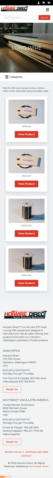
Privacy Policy (13, 452)
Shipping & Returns (36, 452)
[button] (26, 134)
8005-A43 (26, 225)
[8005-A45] (26, 260)
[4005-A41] (26, 111)
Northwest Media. (39, 466)
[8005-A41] (26, 161)
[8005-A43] (26, 210)
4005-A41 (26, 126)
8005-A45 (26, 275)
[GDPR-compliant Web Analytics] (5, 476)
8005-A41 (26, 176)
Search (44, 17)
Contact (26, 456)
